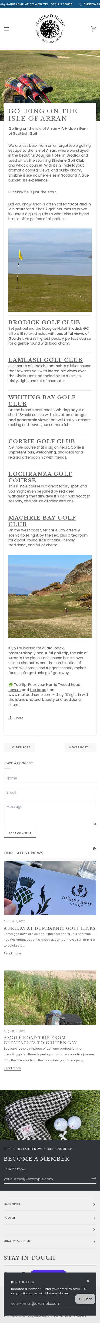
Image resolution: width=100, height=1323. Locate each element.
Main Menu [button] (12, 1204)
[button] (50, 1229)
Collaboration (40, 1315)
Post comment (20, 833)
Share (18, 718)
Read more (12, 953)
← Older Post (19, 747)
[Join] (92, 1178)
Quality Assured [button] (17, 1240)
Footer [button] (9, 1217)
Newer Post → (80, 747)
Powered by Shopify (70, 1315)
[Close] (89, 1279)
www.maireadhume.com (29, 694)
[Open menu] (11, 29)
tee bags (38, 689)
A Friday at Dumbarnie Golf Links (50, 928)
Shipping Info (14, 1315)
